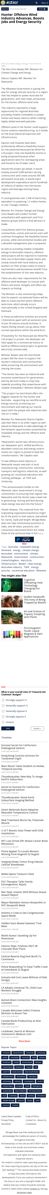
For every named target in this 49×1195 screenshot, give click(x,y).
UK (36, 1067)
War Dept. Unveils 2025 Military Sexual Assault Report (23, 893)
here (40, 533)
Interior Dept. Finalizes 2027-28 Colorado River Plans (19, 947)
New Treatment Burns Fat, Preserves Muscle (22, 821)
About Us (41, 1120)
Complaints (31, 1124)
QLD (4, 1095)
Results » (37, 728)
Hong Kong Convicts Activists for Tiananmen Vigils (20, 757)
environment (21, 553)
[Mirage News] (9, 3)
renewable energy (29, 546)
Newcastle (6, 556)
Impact (29, 1100)
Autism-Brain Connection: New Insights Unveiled (24, 1001)
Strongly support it (16, 700)
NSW (34, 1057)
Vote (8, 728)
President (41, 1095)
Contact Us (31, 1120)
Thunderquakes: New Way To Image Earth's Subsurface (22, 778)
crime (27, 1086)
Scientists (13, 1095)
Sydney (31, 1095)
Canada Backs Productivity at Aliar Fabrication (21, 1022)
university (30, 1053)
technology (7, 1081)
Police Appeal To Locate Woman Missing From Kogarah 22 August (20, 853)
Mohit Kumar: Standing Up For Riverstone (19, 937)
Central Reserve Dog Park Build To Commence (21, 958)
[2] (18, 1169)
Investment (21, 1076)
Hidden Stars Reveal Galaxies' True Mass (21, 925)
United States (8, 1086)
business (19, 1067)
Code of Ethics (32, 1116)
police (5, 1057)
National (5, 9)
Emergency (37, 1086)
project (19, 1086)
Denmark (6, 550)
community (41, 1053)
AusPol (40, 1081)
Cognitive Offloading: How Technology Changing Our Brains (33, 585)
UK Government (35, 1091)
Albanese (41, 570)
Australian (6, 553)
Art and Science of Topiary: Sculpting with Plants (34, 614)
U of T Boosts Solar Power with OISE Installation (22, 832)
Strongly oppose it (16, 716)
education (32, 1076)
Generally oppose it (16, 711)
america (21, 1100)
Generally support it (17, 705)
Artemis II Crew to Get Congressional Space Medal (22, 914)
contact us (35, 1188)
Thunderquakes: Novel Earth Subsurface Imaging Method (17, 799)
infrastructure (9, 563)
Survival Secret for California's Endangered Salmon (18, 747)
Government (21, 556)
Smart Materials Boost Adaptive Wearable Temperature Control (19, 811)
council (29, 1067)
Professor (7, 1062)
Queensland (7, 1067)
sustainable (7, 1091)
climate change (30, 550)
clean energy (34, 563)
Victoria (42, 1057)
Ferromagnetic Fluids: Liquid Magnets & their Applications (33, 632)
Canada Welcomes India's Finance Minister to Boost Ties (20, 1012)
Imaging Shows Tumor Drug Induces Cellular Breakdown (22, 863)
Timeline (6, 737)
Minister (38, 1062)
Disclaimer (6, 1124)
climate (34, 553)
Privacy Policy (7, 1120)
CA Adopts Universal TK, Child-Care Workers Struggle (21, 989)
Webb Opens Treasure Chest (17, 874)
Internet (6, 1105)
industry (18, 1081)
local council (17, 1072)
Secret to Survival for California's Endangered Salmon (20, 788)
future (22, 1095)
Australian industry (11, 567)
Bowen (22, 563)
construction (37, 556)
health (16, 1062)
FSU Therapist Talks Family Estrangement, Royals (17, 883)
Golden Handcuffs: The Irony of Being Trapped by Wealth (35, 599)
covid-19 (6, 1072)
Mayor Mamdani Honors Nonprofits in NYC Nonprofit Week (23, 904)
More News (24, 1041)
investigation (29, 1081)
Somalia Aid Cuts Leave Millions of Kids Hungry (24, 979)
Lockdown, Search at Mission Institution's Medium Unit (18, 1033)
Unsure (10, 722)
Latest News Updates (11, 1116)
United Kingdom (10, 560)
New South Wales (32, 1072)
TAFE (26, 567)
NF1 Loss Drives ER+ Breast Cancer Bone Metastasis (24, 842)
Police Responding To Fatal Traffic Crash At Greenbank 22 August (24, 968)
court (38, 1100)
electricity (26, 560)
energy (16, 550)
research (25, 1057)
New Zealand (20, 1091)
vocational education (23, 570)
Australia (13, 546)
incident (15, 1105)
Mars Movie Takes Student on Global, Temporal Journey (23, 767)
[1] (16, 1169)
